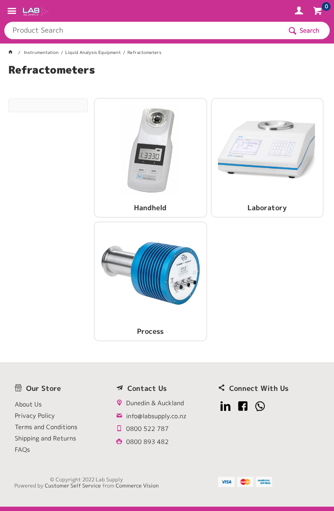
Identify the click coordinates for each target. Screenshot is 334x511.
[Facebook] (242, 406)
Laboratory (267, 208)
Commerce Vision (137, 485)
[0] (318, 12)
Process (150, 331)
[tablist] (167, 80)
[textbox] (143, 30)
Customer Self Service (73, 485)
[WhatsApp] (260, 406)
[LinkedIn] (225, 406)
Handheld (150, 208)
